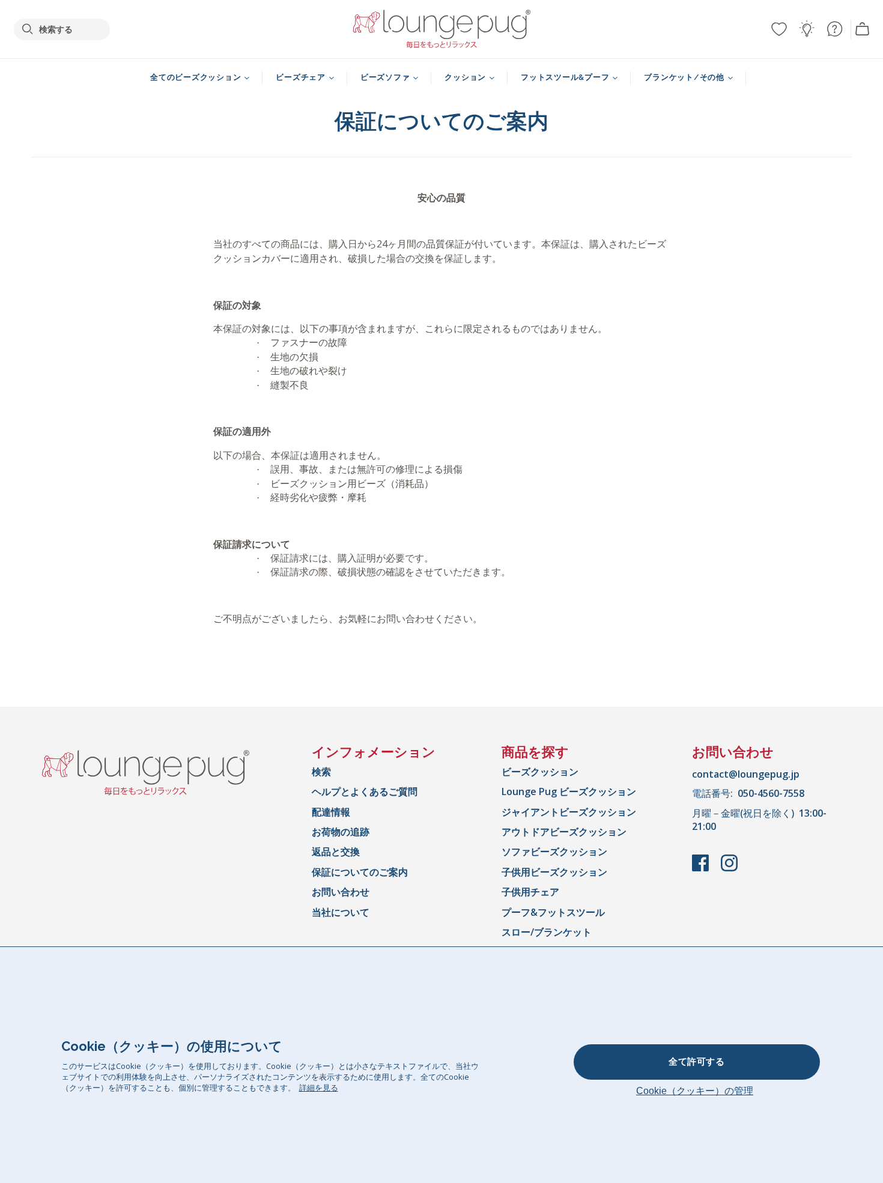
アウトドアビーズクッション (564, 831)
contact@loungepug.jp (746, 774)
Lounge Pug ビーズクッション (569, 791)
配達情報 (331, 811)
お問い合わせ (340, 891)
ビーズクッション (540, 771)
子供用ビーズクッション (554, 872)
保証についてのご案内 (360, 872)
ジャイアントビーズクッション (569, 811)
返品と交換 (336, 851)
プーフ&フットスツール (553, 912)
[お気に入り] (779, 29)
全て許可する (696, 1061)
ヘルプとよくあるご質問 (364, 791)
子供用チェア (530, 891)
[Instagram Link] (729, 869)
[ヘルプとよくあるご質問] (834, 29)
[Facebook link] (701, 869)
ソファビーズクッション (554, 851)
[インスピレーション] (807, 29)
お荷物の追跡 (340, 831)
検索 (321, 771)
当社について (340, 912)
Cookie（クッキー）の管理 (694, 1091)
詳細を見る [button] (318, 1087)
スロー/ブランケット (547, 932)
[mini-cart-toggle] (862, 29)
